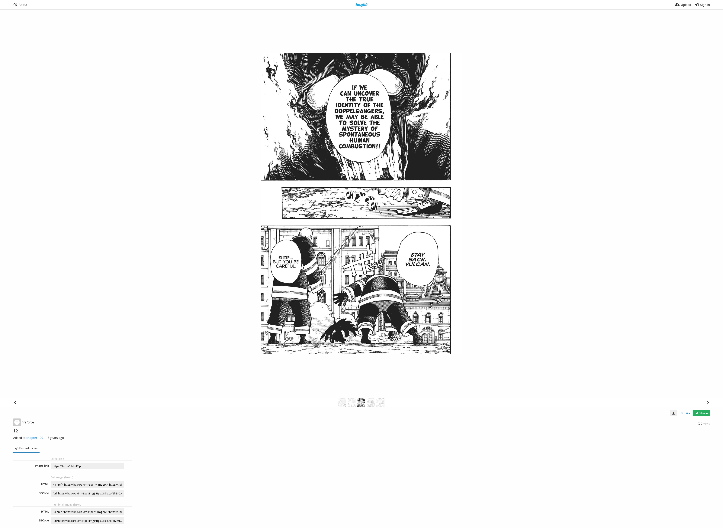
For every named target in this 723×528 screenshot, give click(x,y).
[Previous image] (15, 402)
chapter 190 (34, 438)
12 (15, 431)
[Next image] (708, 402)
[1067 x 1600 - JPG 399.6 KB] (673, 413)
